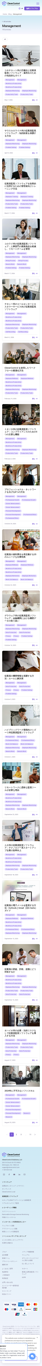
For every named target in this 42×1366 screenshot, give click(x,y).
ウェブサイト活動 (8, 1226)
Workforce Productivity (13, 83)
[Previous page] (7, 1134)
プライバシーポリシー (9, 1261)
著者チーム (6, 1258)
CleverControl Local (8, 1192)
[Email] (24, 1174)
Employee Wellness (12, 378)
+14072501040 (7, 1170)
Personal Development (13, 511)
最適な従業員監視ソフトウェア (30, 1273)
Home (5, 14)
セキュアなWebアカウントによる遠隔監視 (16, 1200)
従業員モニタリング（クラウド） (13, 1186)
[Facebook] (9, 1174)
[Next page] (35, 1134)
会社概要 (5, 1255)
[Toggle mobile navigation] (38, 4)
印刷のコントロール (9, 1217)
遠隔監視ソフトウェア (10, 1196)
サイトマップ (6, 1291)
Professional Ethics (30, 514)
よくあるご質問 (7, 1268)
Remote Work (10, 264)
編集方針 (5, 1264)
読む (33, 100)
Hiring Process (10, 260)
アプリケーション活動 (9, 1229)
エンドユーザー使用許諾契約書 (10, 1287)
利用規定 (5, 1278)
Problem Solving (11, 147)
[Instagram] (4, 1174)
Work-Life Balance (12, 579)
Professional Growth (12, 500)
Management (10, 80)
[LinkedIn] (19, 1174)
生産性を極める (7, 1243)
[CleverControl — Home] (18, 3)
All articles (7, 21)
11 (30, 1134)
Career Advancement (13, 503)
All (5, 39)
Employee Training (12, 196)
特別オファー (6, 1294)
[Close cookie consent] (37, 1337)
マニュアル (26, 1255)
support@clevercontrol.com (10, 1167)
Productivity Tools (12, 94)
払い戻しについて (28, 1264)
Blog (10, 14)
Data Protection (11, 632)
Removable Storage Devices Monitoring (15, 1214)
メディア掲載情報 (28, 1252)
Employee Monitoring (12, 91)
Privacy (8, 636)
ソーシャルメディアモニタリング (14, 1236)
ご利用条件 (6, 1275)
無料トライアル (32, 8)
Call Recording (10, 332)
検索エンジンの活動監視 (10, 1231)
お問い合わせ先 (7, 1282)
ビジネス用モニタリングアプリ (12, 1240)
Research (27, 1113)
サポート (25, 1268)
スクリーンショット (9, 1211)
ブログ (4, 1252)
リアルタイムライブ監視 (10, 1203)
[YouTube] (14, 1174)
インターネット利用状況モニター (14, 1222)
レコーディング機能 (9, 1207)
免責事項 (5, 1272)
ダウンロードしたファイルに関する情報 (30, 1259)
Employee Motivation (12, 576)
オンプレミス (6, 1189)
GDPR (24, 1277)
